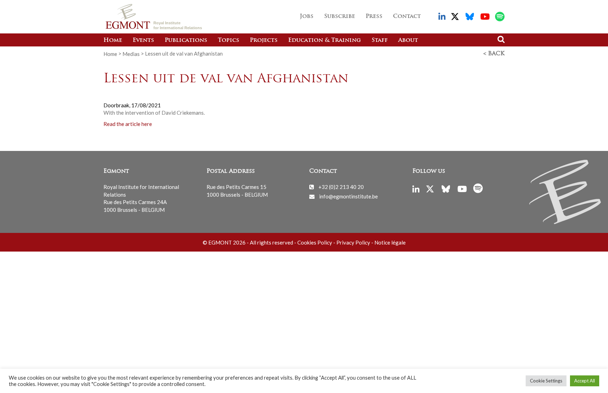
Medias (131, 53)
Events (143, 40)
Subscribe (339, 16)
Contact (407, 16)
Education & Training (324, 40)
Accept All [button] (584, 381)
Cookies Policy (314, 242)
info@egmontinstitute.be (348, 196)
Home (112, 40)
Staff (380, 40)
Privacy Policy (353, 242)
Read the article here (127, 124)
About (408, 40)
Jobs (307, 16)
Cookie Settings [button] (546, 381)
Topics (228, 40)
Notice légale (390, 242)
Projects (264, 40)
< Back (494, 54)
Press (374, 16)
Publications (186, 40)
